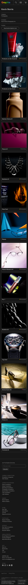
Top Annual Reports (6, 537)
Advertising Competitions (7, 487)
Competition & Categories (7, 477)
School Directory (5, 528)
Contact (4, 552)
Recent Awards (5, 499)
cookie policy (11, 583)
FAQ (3, 550)
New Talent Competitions (7, 527)
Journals (4, 512)
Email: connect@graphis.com (8, 559)
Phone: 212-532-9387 (7, 557)
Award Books (5, 511)
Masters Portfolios (6, 519)
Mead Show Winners (6, 539)
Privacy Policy (12, 573)
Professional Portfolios (7, 521)
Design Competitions (6, 486)
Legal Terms (4, 573)
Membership (5, 548)
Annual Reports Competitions (8, 536)
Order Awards (5, 478)
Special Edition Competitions (8, 491)
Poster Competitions (6, 484)
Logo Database (5, 494)
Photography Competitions (8, 489)
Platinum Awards (5, 501)
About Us (4, 547)
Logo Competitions (6, 492)
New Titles (4, 509)
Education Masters (6, 530)
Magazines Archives (6, 514)
